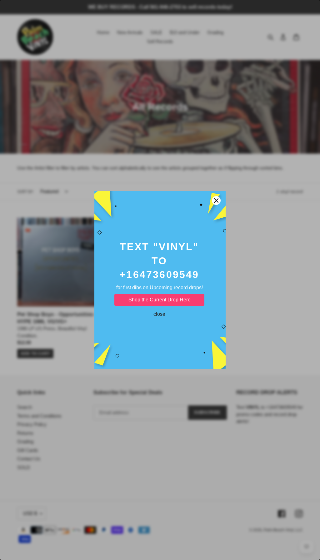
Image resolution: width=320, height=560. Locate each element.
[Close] (216, 200)
